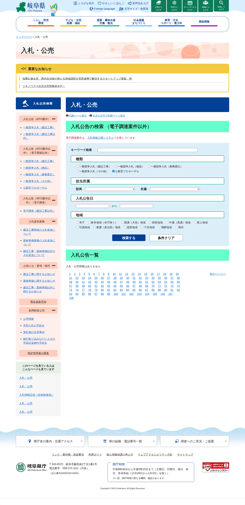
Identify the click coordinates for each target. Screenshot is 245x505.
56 (178, 282)
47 (121, 282)
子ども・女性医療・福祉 (74, 22)
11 (120, 274)
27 (108, 278)
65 (121, 286)
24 (89, 278)
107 (170, 294)
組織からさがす (205, 8)
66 (127, 286)
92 (178, 290)
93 (70, 294)
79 (96, 290)
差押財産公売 (37, 310)
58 (77, 286)
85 (134, 290)
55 (172, 282)
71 (159, 286)
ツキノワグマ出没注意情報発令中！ (43, 86)
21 (70, 278)
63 (108, 286)
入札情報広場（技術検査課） (36, 394)
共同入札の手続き (33, 325)
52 (153, 282)
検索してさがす (221, 8)
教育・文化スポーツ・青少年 (171, 22)
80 (102, 290)
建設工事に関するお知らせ (39, 274)
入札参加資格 (37, 221)
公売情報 (28, 318)
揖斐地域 (157, 222)
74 (178, 286)
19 (171, 274)
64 (115, 286)
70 (153, 286)
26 (102, 278)
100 (116, 294)
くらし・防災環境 (41, 22)
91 (172, 290)
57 (70, 286)
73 (172, 286)
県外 (181, 227)
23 (83, 278)
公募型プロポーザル (127, 171)
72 (165, 286)
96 (89, 294)
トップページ (24, 37)
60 (89, 286)
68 (140, 286)
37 (172, 278)
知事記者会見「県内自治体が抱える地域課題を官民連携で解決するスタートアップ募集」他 (77, 78)
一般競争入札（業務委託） (167, 166)
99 (108, 294)
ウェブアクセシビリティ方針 (155, 454)
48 (127, 282)
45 (108, 282)
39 (70, 282)
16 (152, 274)
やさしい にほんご (113, 3)
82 (115, 290)
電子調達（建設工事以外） (39, 210)
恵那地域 (132, 227)
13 (133, 274)
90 (165, 290)
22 (77, 278)
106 (162, 294)
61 (96, 286)
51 (146, 282)
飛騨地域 (166, 227)
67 (134, 286)
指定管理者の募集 (38, 353)
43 (96, 282)
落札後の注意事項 (33, 332)
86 (140, 290)
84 (127, 290)
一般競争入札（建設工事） (95, 166)
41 (83, 282)
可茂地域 (84, 227)
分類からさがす (158, 8)
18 (164, 274)
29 (121, 278)
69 (146, 286)
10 (114, 274)
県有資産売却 (38, 301)
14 (139, 274)
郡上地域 (202, 222)
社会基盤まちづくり (139, 22)
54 (165, 282)
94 (77, 294)
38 (178, 278)
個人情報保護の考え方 (119, 454)
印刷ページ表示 (78, 115)
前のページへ (218, 274)
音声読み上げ (140, 3)
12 (126, 274)
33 (146, 278)
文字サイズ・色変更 (136, 8)
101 (123, 294)
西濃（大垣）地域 (135, 222)
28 (115, 278)
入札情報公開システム (100, 137)
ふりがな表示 (86, 3)
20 (177, 274)
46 (115, 282)
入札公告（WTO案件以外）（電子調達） (36, 200)
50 (140, 282)
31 (134, 278)
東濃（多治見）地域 (108, 227)
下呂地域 (149, 227)
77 (83, 290)
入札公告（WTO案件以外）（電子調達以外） (36, 150)
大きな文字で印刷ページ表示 (109, 115)
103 (139, 294)
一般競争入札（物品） (131, 166)
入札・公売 (25, 377)
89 (159, 290)
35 (159, 278)
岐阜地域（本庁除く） (104, 222)
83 (121, 290)
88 (153, 290)
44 (102, 282)
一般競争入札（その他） (93, 171)
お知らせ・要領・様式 (36, 265)
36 (165, 278)
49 (134, 282)
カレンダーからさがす (190, 8)
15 (145, 274)
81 (108, 290)
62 (102, 286)
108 (71, 298)
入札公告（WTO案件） (36, 119)
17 (158, 274)
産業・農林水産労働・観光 (106, 22)
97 (96, 294)
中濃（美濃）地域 (179, 222)
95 (83, 294)
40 (77, 282)
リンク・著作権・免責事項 (68, 454)
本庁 (81, 222)
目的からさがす (174, 8)
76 (77, 290)
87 (146, 290)
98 (102, 294)
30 (127, 278)
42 (89, 282)
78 (89, 290)
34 (153, 278)
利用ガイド (95, 454)
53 (159, 282)
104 (147, 294)
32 (140, 278)
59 (83, 286)
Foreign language (104, 8)
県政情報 (204, 21)
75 (70, 290)
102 (131, 294)
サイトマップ (185, 454)
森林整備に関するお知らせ (39, 280)
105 (155, 294)
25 (96, 278)
